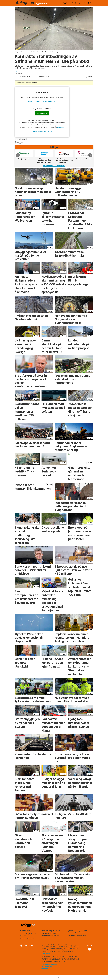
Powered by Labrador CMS (54, 977)
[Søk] (85, 3)
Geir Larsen (82, 932)
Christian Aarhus (55, 932)
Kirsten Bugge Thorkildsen (81, 930)
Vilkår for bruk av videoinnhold (49, 964)
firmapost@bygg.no (81, 935)
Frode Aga (57, 930)
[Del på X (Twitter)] (89, 77)
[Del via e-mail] (92, 77)
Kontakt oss (60, 127)
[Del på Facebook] (87, 77)
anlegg (18, 139)
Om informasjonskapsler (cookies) (51, 966)
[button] (18, 155)
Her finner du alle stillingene (54, 166)
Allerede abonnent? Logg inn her (42, 101)
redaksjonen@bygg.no (53, 935)
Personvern (45, 968)
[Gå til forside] (24, 3)
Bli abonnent (42, 113)
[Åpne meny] (90, 3)
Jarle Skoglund (52, 933)
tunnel (24, 139)
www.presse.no (46, 953)
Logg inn (79, 3)
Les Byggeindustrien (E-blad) (68, 3)
